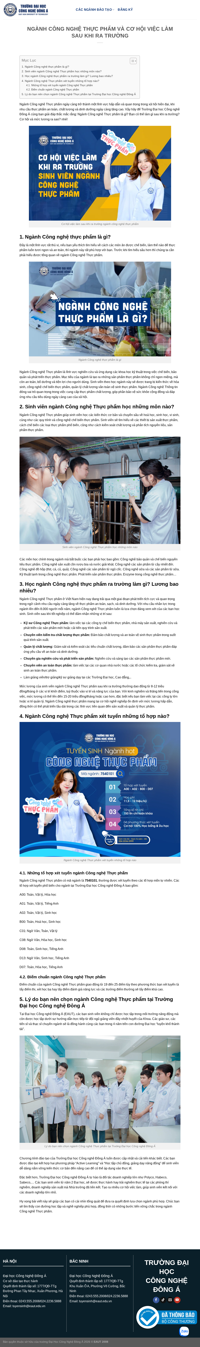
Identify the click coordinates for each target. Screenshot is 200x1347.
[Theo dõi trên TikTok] (163, 1300)
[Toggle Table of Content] (131, 61)
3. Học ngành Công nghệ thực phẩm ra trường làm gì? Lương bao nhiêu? (67, 76)
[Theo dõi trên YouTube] (177, 1300)
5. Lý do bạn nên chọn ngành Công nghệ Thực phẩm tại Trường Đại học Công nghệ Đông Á (79, 94)
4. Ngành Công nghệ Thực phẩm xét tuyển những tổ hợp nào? (60, 80)
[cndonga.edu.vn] (26, 10)
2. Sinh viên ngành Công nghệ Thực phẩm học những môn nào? (62, 71)
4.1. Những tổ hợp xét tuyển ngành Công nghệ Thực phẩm (59, 85)
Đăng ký (125, 9)
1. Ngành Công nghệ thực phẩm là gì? (45, 66)
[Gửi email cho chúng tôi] (170, 1300)
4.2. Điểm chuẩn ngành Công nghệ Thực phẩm (52, 89)
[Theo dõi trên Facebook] (156, 1300)
